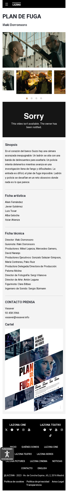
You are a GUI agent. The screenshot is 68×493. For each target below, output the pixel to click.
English (42, 468)
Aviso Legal (58, 481)
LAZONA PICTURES (15, 461)
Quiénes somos (30, 447)
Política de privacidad (38, 481)
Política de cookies (14, 481)
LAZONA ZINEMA (38, 461)
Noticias (57, 461)
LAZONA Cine (51, 447)
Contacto (27, 468)
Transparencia (34, 485)
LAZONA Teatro (23, 454)
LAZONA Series (45, 454)
